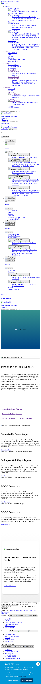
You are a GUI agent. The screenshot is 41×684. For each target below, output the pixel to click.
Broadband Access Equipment (21, 27)
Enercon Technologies (11, 624)
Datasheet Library (17, 80)
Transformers (8, 641)
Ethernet (7, 638)
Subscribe (4, 608)
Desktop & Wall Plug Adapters (12, 414)
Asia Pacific (15, 97)
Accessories (33, 11)
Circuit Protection (10, 634)
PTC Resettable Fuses (23, 11)
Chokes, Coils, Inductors (12, 636)
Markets (7, 51)
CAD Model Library (18, 73)
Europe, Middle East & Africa (31, 96)
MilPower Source (10, 626)
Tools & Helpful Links (8, 646)
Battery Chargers (25, 35)
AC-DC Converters (18, 34)
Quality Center (9, 653)
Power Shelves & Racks (31, 37)
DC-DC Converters (30, 34)
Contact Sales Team (10, 586)
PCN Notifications (10, 657)
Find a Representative (14, 610)
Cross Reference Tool (11, 651)
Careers (7, 620)
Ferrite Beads (31, 18)
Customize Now (6, 450)
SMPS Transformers (18, 48)
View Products (5, 476)
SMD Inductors (31, 17)
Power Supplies (9, 639)
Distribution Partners (27, 610)
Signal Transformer (18, 104)
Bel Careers (4, 1)
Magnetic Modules (30, 25)
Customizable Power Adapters (12, 409)
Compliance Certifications (12, 658)
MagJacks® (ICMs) (18, 25)
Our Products (14, 631)
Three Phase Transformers (20, 46)
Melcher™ (34, 102)
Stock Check (8, 650)
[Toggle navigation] (12, 129)
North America (17, 96)
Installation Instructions (30, 80)
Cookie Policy (22, 676)
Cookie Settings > (13, 680)
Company (7, 87)
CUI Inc (15, 102)
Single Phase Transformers (32, 44)
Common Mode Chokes (19, 17)
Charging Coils (22, 20)
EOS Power (27, 102)
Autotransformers (33, 46)
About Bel (8, 619)
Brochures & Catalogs (19, 82)
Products (7, 6)
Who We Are (13, 615)
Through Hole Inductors (19, 18)
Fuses (14, 11)
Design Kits (30, 20)
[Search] (19, 111)
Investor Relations (13, 1)
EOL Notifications (26, 84)
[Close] (5, 137)
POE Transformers (18, 44)
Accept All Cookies (27, 680)
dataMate (20, 102)
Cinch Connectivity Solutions (13, 622)
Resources (8, 63)
